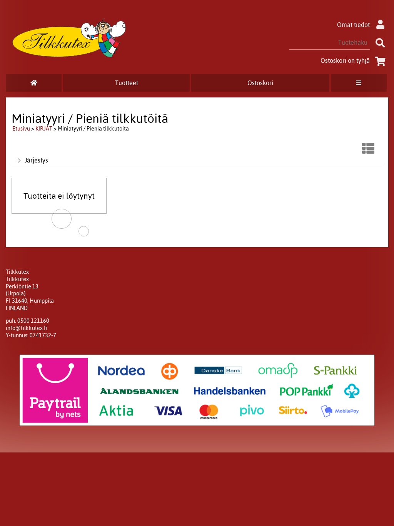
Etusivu (21, 129)
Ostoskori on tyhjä (345, 60)
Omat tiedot (353, 24)
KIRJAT (43, 129)
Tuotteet (126, 82)
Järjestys (36, 160)
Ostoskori (260, 82)
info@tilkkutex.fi (26, 328)
